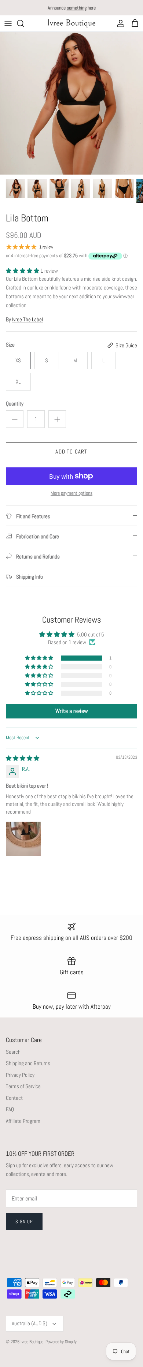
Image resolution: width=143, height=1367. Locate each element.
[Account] (119, 23)
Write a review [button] (71, 711)
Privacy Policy (20, 1074)
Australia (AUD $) (29, 1323)
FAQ (10, 1109)
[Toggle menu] (8, 23)
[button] (23, 270)
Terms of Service (23, 1086)
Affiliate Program (23, 1120)
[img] (22, 758)
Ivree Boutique (32, 1342)
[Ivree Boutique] (71, 23)
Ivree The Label (27, 319)
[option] (71, 103)
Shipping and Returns (28, 1063)
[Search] (24, 23)
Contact (14, 1097)
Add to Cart (71, 451)
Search (13, 1051)
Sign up (24, 1221)
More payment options (71, 493)
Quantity (14, 403)
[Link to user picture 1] (23, 838)
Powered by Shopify (61, 1342)
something (77, 7)
